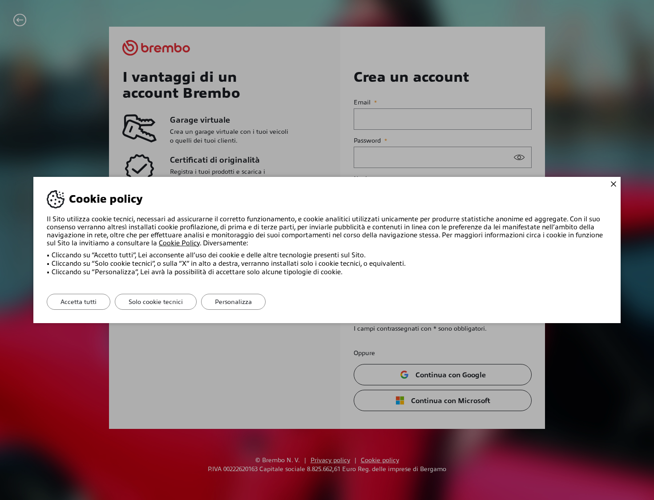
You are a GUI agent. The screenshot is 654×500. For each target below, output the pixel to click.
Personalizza (233, 301)
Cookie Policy (179, 243)
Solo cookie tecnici (156, 301)
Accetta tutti (79, 301)
